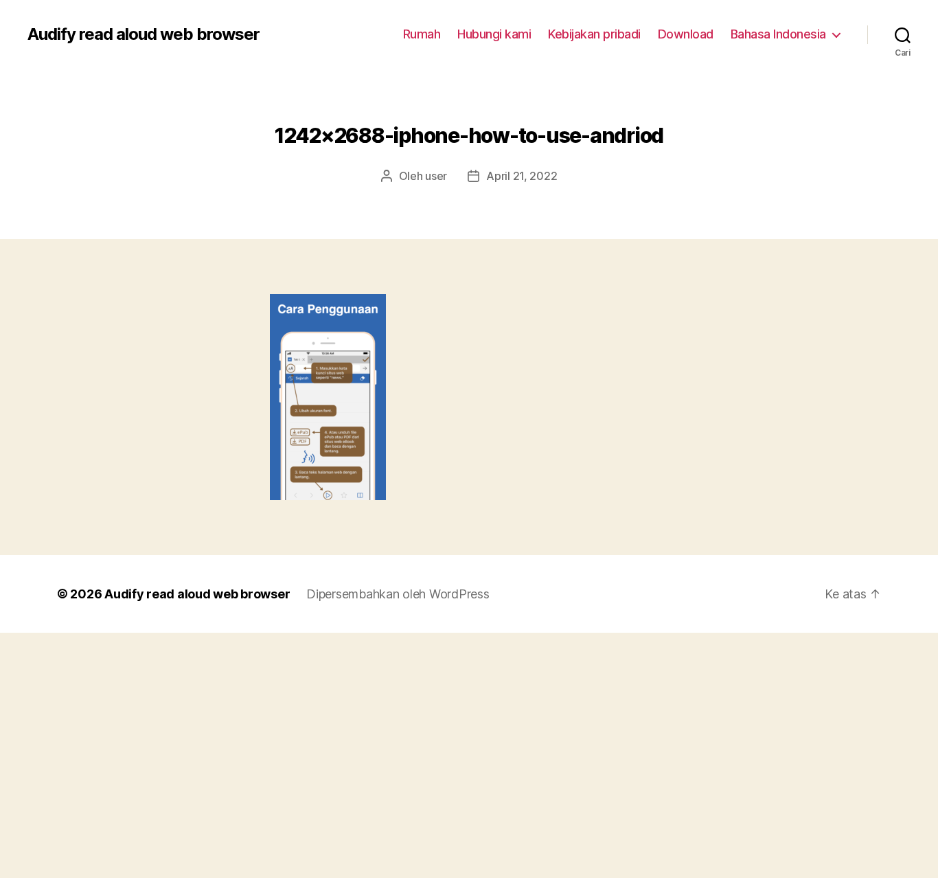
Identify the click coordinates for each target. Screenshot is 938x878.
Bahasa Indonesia (778, 34)
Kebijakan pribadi (594, 34)
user (436, 176)
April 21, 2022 (521, 176)
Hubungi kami (494, 34)
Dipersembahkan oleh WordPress (397, 594)
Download (685, 34)
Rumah (422, 34)
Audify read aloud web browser (143, 34)
